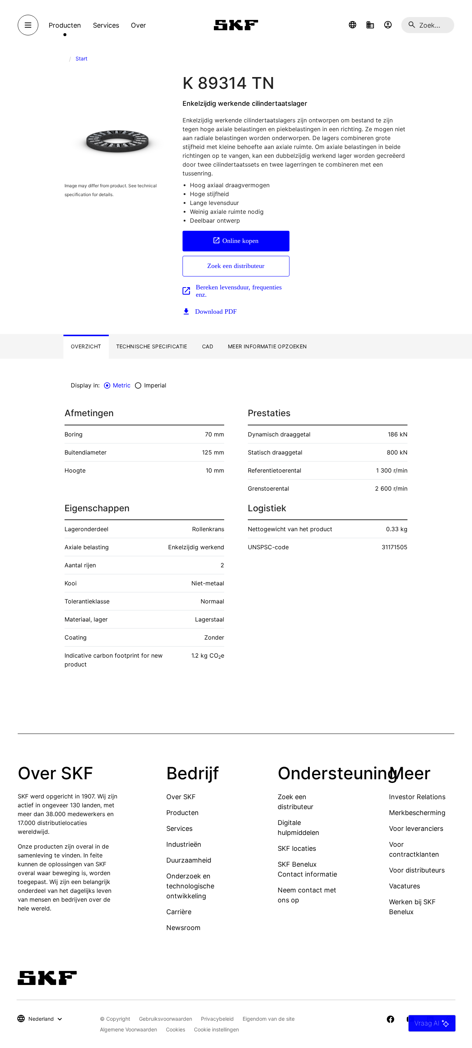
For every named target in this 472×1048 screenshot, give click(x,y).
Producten (182, 813)
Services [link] (106, 25)
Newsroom (183, 928)
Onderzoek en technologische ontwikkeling (190, 886)
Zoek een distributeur (235, 265)
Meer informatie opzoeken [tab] (267, 346)
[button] (352, 25)
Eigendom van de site (269, 1019)
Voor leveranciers (416, 828)
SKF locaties (297, 848)
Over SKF (181, 797)
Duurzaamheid (188, 860)
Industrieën (183, 844)
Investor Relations (417, 797)
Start (81, 58)
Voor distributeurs (417, 870)
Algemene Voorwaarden (128, 1029)
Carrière (178, 912)
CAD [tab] (207, 346)
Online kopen (240, 240)
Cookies (175, 1029)
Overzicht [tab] (86, 346)
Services (179, 828)
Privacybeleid (217, 1019)
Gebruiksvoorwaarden (165, 1019)
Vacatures (404, 886)
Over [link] (138, 25)
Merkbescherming (417, 813)
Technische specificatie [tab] (151, 346)
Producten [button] (65, 25)
